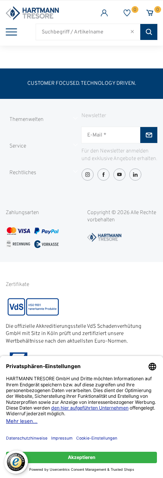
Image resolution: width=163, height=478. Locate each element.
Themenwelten (26, 119)
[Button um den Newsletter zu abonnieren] (148, 135)
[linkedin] (135, 174)
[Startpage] (44, 13)
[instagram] (88, 174)
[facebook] (103, 174)
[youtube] (119, 174)
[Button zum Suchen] (148, 32)
